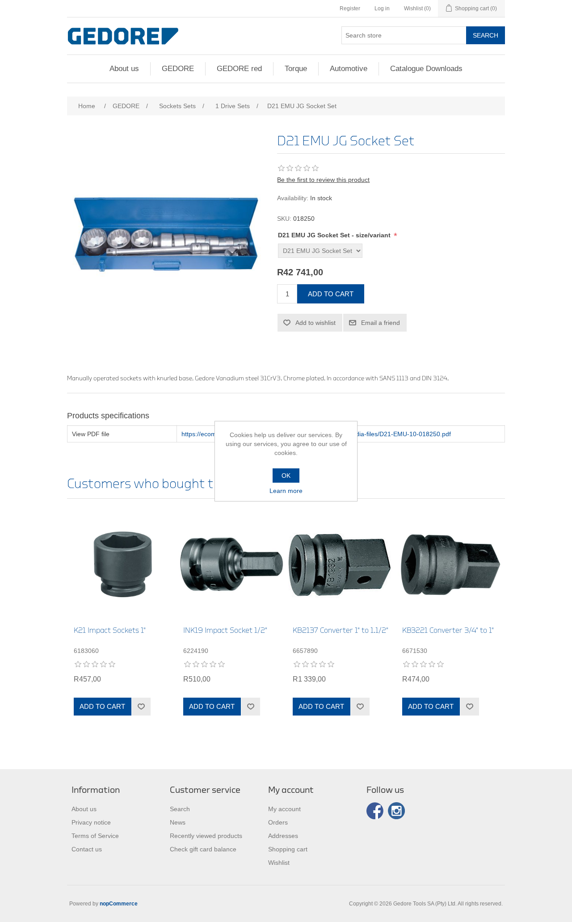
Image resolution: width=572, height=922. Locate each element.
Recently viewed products (206, 835)
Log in (382, 8)
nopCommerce (119, 904)
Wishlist (279, 862)
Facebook (374, 810)
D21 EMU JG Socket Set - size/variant (335, 235)
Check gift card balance (203, 849)
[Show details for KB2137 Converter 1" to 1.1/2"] (340, 564)
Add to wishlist (315, 322)
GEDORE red (239, 68)
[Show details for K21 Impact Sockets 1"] (121, 564)
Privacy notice (91, 822)
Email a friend (380, 322)
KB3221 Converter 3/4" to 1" (448, 630)
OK (286, 475)
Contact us (87, 849)
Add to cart (330, 294)
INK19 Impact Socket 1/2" (225, 630)
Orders (278, 822)
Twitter (396, 810)
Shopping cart (287, 849)
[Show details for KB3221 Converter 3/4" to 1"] (450, 564)
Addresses (283, 835)
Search (485, 35)
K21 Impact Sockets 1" (110, 630)
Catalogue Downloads (426, 68)
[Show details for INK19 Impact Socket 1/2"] (231, 564)
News (177, 822)
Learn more (286, 490)
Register (350, 8)
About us (124, 68)
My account (284, 809)
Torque (296, 68)
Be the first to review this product (323, 179)
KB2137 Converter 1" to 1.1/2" (340, 630)
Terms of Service (95, 835)
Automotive (348, 68)
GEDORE (178, 68)
